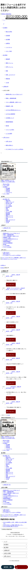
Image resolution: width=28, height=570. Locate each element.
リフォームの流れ (10, 129)
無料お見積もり (9, 145)
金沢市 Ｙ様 (9, 317)
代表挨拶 (8, 35)
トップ (5, 541)
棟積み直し (8, 200)
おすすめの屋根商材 (10, 114)
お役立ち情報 (7, 553)
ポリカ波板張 (9, 206)
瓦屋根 (7, 210)
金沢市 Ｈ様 (9, 344)
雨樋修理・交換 (9, 106)
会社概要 (8, 39)
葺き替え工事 (9, 203)
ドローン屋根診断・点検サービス (13, 102)
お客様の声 (5, 86)
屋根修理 (8, 59)
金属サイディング (10, 201)
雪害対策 (8, 78)
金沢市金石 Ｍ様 (10, 388)
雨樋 (7, 70)
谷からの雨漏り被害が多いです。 (15, 525)
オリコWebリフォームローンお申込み (14, 149)
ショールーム (9, 47)
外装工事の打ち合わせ (13, 526)
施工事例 (5, 55)
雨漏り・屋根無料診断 (11, 98)
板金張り (8, 207)
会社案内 (5, 27)
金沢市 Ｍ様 (9, 403)
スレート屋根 (9, 211)
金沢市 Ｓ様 (9, 331)
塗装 (7, 208)
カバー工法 (8, 204)
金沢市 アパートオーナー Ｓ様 (14, 289)
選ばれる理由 (9, 31)
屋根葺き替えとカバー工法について (14, 94)
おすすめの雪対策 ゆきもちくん (13, 110)
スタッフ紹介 (9, 51)
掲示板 (7, 125)
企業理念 (8, 43)
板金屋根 (8, 212)
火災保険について (10, 117)
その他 (7, 82)
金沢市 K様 (9, 359)
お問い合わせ (6, 137)
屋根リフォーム (9, 63)
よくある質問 (9, 133)
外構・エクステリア (10, 74)
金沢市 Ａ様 (9, 373)
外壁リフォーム (9, 66)
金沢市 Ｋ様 (9, 276)
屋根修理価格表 (9, 121)
